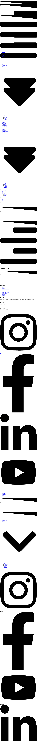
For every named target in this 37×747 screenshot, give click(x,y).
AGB (3, 491)
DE (2, 199)
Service (5, 194)
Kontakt (5, 195)
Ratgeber (5, 117)
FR (2, 198)
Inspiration (4, 121)
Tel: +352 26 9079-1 (3, 306)
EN (2, 200)
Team (5, 115)
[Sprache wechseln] (0, 197)
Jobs (5, 182)
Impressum (4, 493)
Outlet (5, 183)
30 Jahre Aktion (4, 55)
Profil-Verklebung (5, 53)
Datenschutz (4, 494)
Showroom (4, 54)
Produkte (3, 52)
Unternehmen (6, 116)
